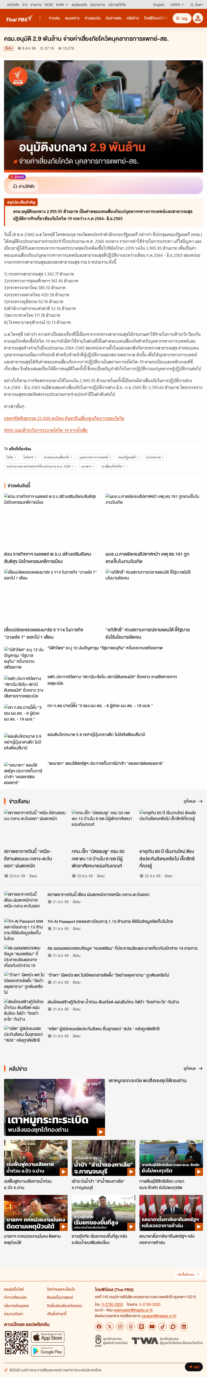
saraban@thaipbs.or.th (159, 1315)
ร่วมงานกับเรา (13, 1313)
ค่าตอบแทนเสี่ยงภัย (56, 457)
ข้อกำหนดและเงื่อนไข (61, 1289)
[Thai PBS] (20, 18)
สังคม (8, 48)
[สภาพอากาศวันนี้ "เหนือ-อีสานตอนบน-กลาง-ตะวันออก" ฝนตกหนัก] (36, 828)
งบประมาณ (153, 457)
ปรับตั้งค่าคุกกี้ (56, 1313)
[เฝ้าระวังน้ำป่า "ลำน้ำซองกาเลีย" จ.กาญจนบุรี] (103, 1158)
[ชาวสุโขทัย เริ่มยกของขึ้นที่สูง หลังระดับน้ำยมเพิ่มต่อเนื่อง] (103, 1213)
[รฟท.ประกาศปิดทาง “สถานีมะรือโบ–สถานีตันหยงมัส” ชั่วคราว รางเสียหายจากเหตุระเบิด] (24, 686)
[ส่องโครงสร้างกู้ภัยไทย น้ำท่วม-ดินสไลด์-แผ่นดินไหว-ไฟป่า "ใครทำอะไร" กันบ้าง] (24, 1010)
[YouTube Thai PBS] (152, 1327)
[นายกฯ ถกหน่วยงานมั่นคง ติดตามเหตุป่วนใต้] (36, 1213)
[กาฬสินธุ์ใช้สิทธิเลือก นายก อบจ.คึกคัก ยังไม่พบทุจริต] (171, 1158)
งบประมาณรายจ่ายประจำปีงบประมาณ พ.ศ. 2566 (38, 466)
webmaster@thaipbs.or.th (133, 1309)
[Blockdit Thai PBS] (173, 1327)
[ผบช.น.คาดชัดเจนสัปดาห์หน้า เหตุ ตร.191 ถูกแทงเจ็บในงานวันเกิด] (154, 520)
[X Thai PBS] (110, 1327)
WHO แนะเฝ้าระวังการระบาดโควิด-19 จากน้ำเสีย (46, 430)
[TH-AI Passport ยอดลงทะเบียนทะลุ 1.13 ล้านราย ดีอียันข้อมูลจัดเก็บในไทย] (24, 929)
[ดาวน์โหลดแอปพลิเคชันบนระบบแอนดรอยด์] (47, 1351)
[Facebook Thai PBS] (99, 1327)
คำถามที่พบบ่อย (15, 1297)
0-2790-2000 (112, 1304)
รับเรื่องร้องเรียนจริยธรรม (64, 1305)
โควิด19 (28, 457)
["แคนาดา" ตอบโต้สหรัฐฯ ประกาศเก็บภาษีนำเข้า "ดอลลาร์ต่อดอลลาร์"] (24, 773)
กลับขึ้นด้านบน (185, 1274)
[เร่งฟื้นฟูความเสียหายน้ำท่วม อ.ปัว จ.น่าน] (36, 1158)
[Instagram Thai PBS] (120, 1327)
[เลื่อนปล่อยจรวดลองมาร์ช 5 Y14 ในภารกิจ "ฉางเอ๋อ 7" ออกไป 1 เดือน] (52, 596)
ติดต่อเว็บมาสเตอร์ (60, 1297)
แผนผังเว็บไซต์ (14, 1289)
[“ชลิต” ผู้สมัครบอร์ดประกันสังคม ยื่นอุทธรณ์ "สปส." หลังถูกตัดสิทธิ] (24, 1036)
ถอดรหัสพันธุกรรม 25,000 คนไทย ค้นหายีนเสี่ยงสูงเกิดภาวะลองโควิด (64, 418)
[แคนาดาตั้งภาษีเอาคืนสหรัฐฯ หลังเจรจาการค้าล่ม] (171, 1213)
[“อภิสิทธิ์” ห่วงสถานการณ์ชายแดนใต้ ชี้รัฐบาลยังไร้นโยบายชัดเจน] (154, 596)
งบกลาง (86, 466)
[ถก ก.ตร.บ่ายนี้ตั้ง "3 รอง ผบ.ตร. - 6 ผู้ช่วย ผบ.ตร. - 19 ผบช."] (24, 715)
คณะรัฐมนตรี (127, 457)
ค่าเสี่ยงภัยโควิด (112, 466)
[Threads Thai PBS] (131, 1327)
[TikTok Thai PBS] (163, 1327)
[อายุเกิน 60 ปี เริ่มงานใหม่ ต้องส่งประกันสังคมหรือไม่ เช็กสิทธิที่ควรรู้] (171, 828)
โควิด (9, 457)
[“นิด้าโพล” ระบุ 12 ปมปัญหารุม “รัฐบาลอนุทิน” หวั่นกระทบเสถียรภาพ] (24, 658)
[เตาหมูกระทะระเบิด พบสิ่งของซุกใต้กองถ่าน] (54, 1107)
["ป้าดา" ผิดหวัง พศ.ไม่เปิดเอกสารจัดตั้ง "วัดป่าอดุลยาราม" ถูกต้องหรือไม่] (24, 983)
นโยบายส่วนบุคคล (16, 1305)
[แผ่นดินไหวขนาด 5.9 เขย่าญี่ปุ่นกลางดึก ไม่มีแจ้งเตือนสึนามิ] (24, 744)
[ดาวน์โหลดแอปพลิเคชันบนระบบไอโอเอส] (47, 1337)
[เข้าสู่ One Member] (198, 18)
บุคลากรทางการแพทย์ (94, 457)
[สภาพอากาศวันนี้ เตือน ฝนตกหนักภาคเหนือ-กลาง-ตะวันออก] (24, 902)
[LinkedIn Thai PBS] (184, 1327)
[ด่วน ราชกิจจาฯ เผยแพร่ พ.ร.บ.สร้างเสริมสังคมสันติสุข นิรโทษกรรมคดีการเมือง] (52, 520)
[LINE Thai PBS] (141, 1327)
